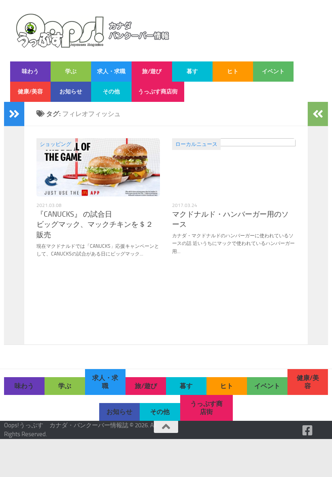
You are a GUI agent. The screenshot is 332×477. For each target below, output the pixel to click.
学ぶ (71, 71)
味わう (30, 71)
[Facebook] (307, 430)
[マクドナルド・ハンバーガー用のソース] (234, 167)
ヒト (232, 71)
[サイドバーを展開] (14, 114)
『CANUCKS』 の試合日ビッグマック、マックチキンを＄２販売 (94, 224)
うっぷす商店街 (158, 91)
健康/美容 (30, 91)
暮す (192, 71)
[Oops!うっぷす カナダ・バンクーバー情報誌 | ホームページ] (93, 31)
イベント (273, 71)
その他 (111, 91)
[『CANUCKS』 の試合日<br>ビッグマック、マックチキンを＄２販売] (98, 167)
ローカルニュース (196, 144)
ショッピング (55, 144)
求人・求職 (111, 71)
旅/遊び (152, 71)
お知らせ (71, 91)
